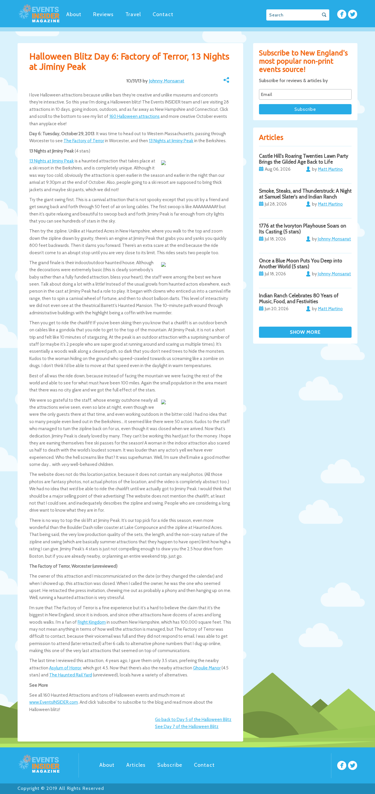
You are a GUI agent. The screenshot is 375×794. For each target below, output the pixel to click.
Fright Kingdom (92, 622)
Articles (136, 765)
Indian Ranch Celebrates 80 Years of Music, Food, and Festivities (299, 298)
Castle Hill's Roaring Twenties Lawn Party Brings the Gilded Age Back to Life (303, 159)
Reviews (103, 14)
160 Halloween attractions (134, 116)
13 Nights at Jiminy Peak (171, 140)
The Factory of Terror (84, 140)
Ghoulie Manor (207, 668)
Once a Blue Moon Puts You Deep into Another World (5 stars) (300, 263)
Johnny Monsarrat (166, 81)
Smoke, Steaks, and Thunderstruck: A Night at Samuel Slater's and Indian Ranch (305, 194)
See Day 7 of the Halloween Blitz (187, 726)
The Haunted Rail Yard (70, 675)
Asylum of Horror (65, 668)
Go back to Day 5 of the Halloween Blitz (193, 719)
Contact (163, 14)
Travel (133, 14)
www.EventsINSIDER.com (53, 702)
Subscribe (169, 765)
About (73, 14)
